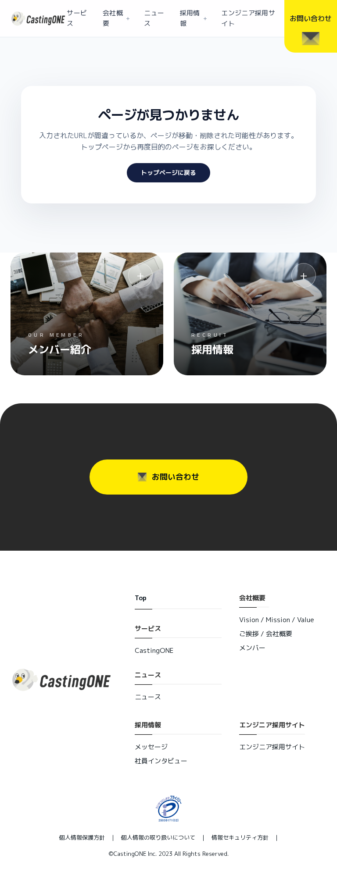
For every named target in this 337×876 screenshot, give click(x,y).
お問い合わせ (175, 476)
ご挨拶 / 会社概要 (265, 633)
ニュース (154, 18)
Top (141, 597)
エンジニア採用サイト (248, 18)
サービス (77, 18)
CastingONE (154, 650)
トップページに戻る (168, 172)
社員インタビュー (161, 761)
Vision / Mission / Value (276, 619)
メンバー (252, 647)
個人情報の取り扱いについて (158, 837)
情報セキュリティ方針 (240, 837)
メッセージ (151, 746)
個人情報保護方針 (82, 837)
